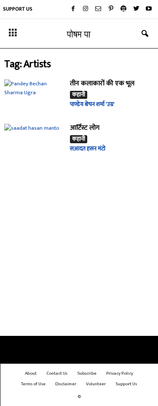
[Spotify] (123, 9)
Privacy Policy (119, 373)
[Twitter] (136, 9)
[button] (145, 34)
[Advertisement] (79, 251)
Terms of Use (33, 384)
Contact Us (56, 373)
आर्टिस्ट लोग (84, 128)
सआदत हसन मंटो (87, 148)
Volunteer (96, 384)
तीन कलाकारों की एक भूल (102, 83)
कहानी (78, 95)
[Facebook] (73, 9)
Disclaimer (65, 384)
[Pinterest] (111, 9)
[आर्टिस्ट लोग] (34, 141)
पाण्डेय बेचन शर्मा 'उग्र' (92, 104)
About (31, 373)
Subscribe (86, 373)
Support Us (17, 9)
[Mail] (98, 9)
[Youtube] (149, 9)
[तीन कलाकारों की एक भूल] (34, 96)
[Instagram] (85, 9)
